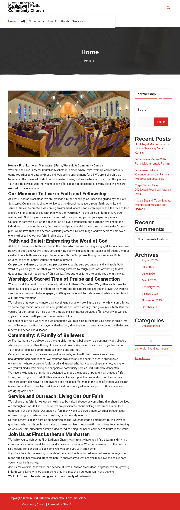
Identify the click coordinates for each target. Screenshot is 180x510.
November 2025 (152, 300)
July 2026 (148, 267)
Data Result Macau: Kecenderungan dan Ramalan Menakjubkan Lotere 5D (152, 174)
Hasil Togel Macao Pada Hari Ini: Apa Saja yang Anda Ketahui (152, 148)
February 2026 (151, 287)
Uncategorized (151, 325)
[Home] (12, 21)
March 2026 (149, 280)
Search (143, 109)
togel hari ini (142, 358)
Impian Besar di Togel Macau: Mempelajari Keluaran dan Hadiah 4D (153, 205)
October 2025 (150, 307)
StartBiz (68, 504)
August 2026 (150, 260)
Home (88, 60)
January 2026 (150, 293)
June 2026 (148, 273)
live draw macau (158, 348)
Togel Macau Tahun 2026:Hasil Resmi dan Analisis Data (153, 190)
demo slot (141, 348)
